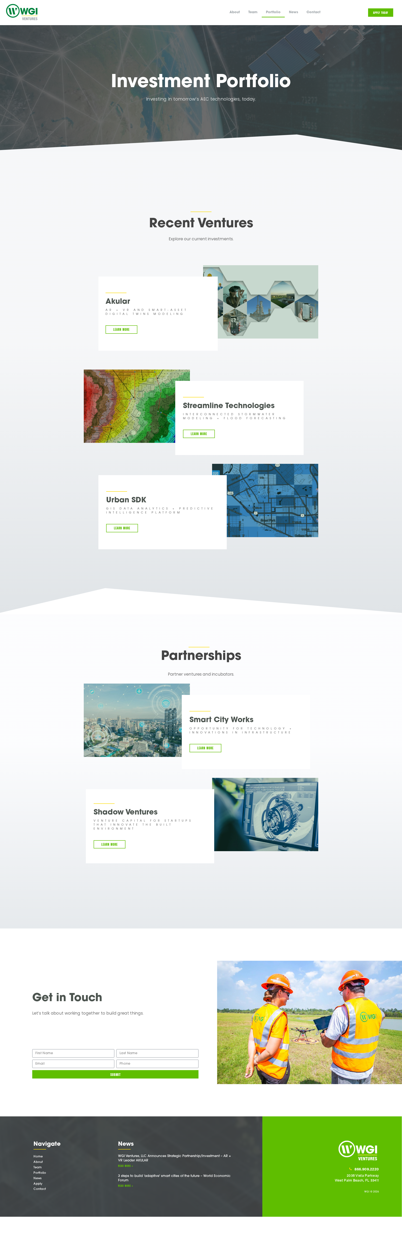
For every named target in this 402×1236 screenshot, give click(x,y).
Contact (314, 12)
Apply (38, 1184)
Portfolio (273, 12)
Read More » (125, 1166)
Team (253, 12)
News (293, 12)
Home (38, 1156)
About (234, 12)
